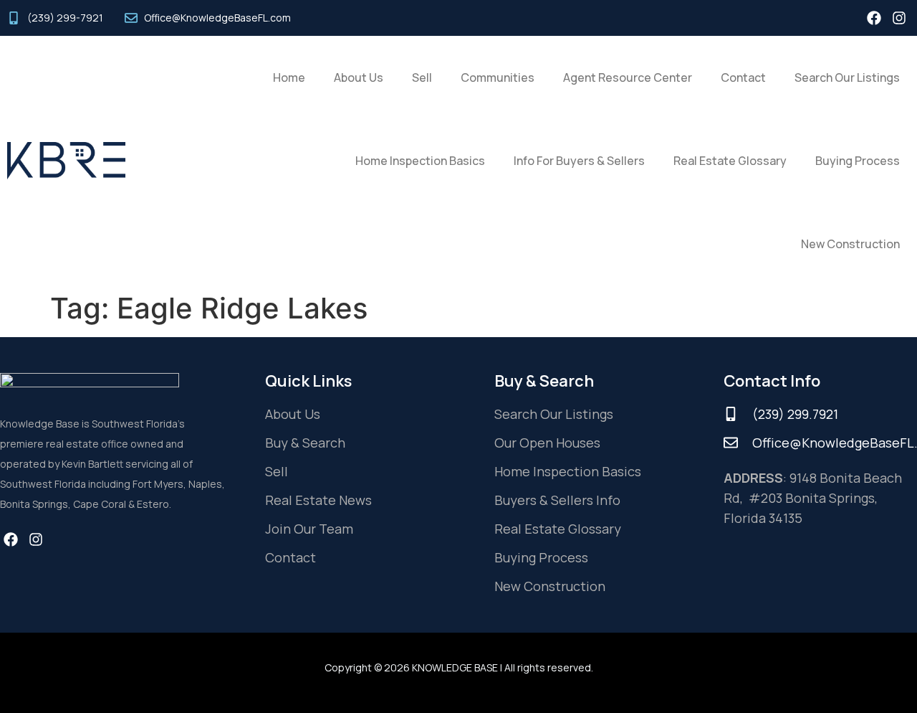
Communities (497, 77)
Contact (743, 77)
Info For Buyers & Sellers (579, 161)
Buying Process (857, 161)
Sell (422, 77)
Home (289, 77)
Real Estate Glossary (730, 161)
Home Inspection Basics (420, 161)
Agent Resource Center (627, 77)
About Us (358, 77)
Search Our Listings (847, 77)
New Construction (850, 244)
